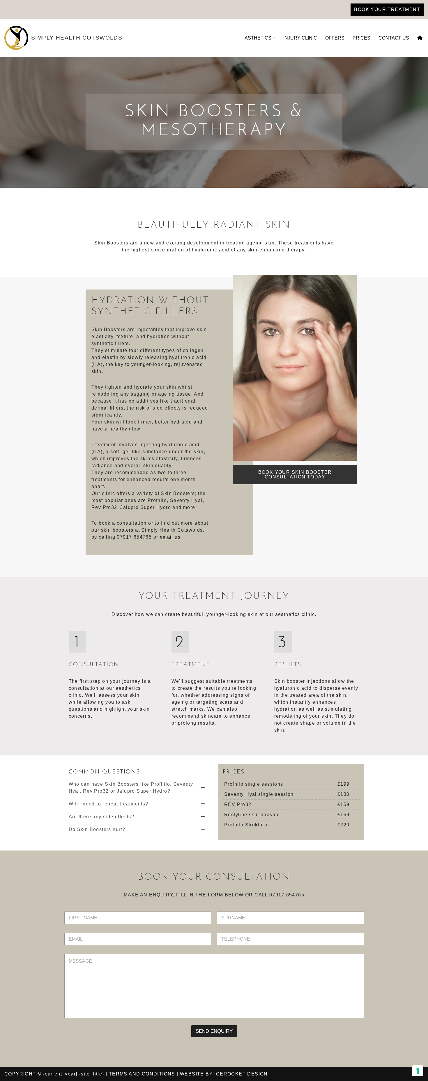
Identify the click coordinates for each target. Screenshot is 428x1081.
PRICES (361, 37)
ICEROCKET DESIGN (241, 1073)
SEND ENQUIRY (214, 1031)
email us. (171, 537)
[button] (274, 38)
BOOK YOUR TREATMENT (387, 9)
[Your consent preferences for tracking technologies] (417, 1070)
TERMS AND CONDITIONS (142, 1073)
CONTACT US (394, 37)
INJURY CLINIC (300, 37)
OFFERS (334, 37)
